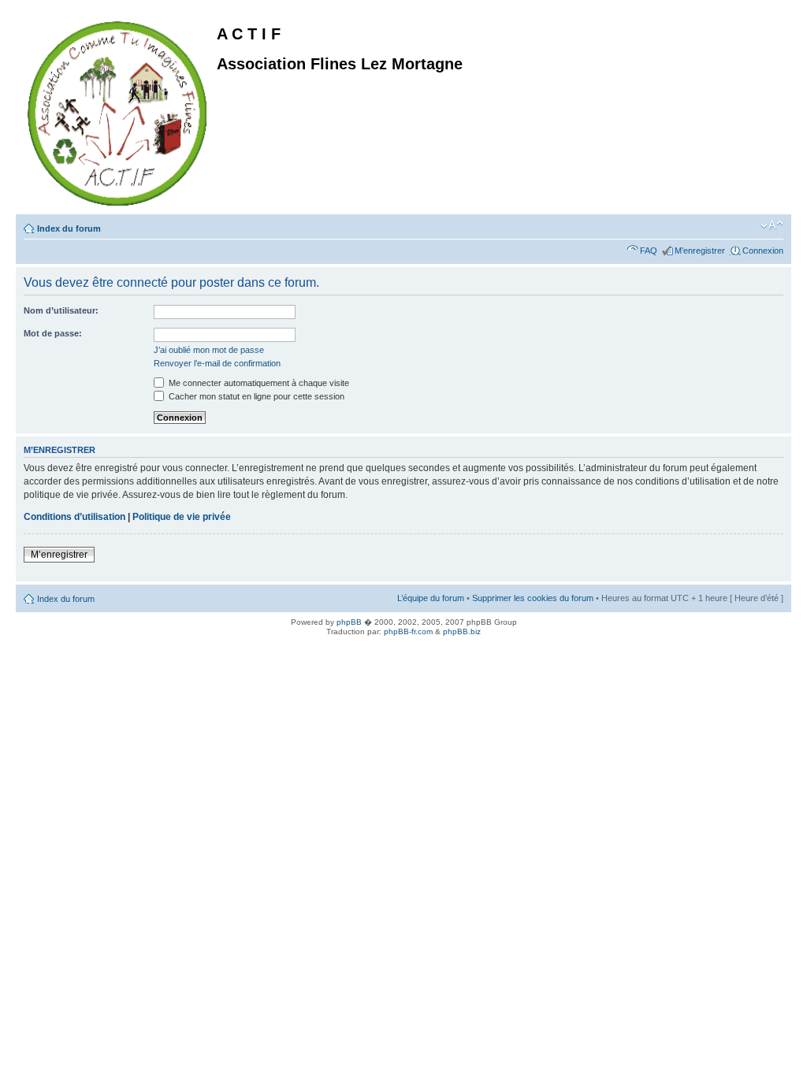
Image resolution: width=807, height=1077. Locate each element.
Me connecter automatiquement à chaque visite (257, 383)
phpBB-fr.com (408, 631)
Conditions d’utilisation (74, 516)
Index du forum (69, 228)
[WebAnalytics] (31, 648)
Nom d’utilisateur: (61, 310)
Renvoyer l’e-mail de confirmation (217, 363)
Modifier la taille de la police (772, 225)
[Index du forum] (118, 110)
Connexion (762, 250)
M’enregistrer (700, 250)
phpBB (349, 622)
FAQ (648, 250)
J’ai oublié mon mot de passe (209, 350)
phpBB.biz (462, 631)
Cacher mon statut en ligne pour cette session (255, 396)
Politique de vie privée (181, 516)
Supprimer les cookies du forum (532, 598)
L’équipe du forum (430, 598)
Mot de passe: (53, 333)
